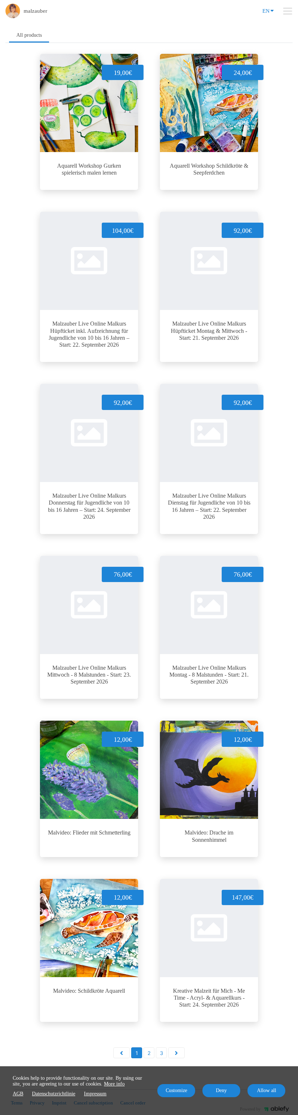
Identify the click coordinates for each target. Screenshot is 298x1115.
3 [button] (161, 1053)
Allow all (266, 1090)
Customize (176, 1090)
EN (266, 11)
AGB (18, 1093)
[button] (121, 1052)
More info (114, 1084)
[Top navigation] (287, 11)
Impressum (95, 1093)
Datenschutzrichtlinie (53, 1093)
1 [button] (137, 1053)
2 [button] (149, 1053)
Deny (221, 1090)
